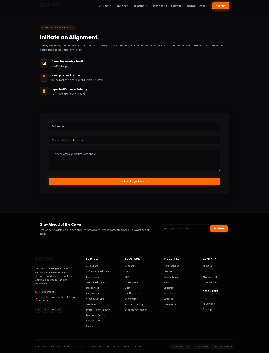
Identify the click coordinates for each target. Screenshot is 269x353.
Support (90, 326)
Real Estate (170, 293)
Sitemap (207, 309)
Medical (168, 282)
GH (52, 309)
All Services (209, 303)
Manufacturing (171, 266)
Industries (140, 5)
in (38, 309)
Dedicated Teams (95, 315)
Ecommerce (92, 277)
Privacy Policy (96, 346)
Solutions (122, 5)
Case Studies (210, 282)
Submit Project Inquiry (134, 181)
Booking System (133, 293)
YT (60, 309)
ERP (127, 277)
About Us (207, 266)
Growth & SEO (93, 320)
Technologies (159, 5)
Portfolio (176, 5)
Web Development (96, 282)
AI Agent (129, 266)
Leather (168, 271)
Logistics (168, 298)
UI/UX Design (92, 293)
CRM (127, 271)
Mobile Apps (92, 287)
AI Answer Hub (210, 277)
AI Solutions (92, 266)
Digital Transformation (98, 309)
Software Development (98, 271)
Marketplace (131, 282)
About (203, 5)
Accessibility (113, 346)
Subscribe (219, 228)
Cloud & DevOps (95, 298)
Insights (190, 5)
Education (169, 287)
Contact (220, 5)
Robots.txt (140, 346)
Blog (205, 298)
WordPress (91, 304)
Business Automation (136, 309)
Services (105, 5)
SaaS (127, 287)
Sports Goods (171, 277)
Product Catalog (134, 304)
